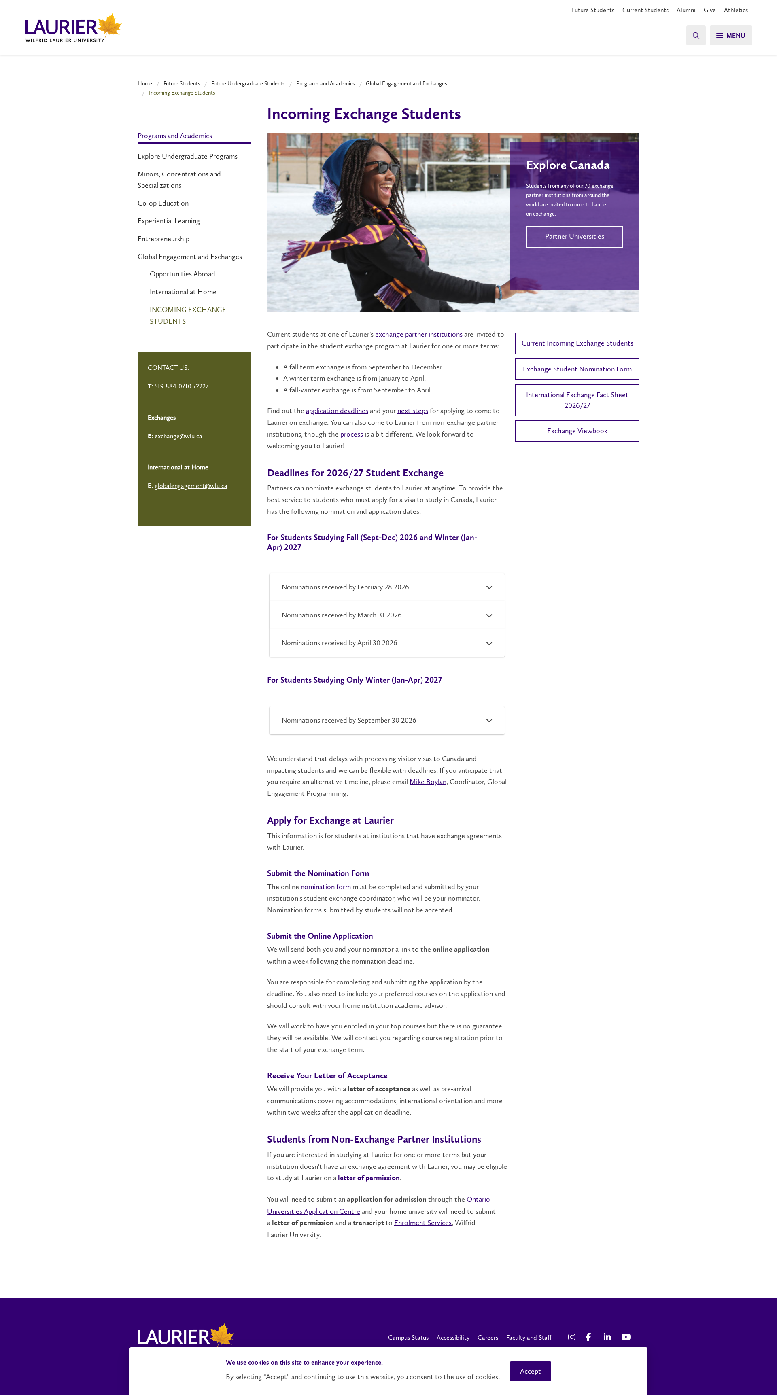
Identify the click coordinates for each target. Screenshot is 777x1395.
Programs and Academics (325, 83)
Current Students (645, 10)
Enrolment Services (423, 1222)
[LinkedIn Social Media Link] (609, 1337)
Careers (488, 1337)
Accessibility (453, 1337)
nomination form (326, 886)
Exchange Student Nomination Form (577, 369)
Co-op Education (163, 203)
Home (145, 83)
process (351, 434)
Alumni (686, 10)
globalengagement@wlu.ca (191, 486)
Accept (530, 1371)
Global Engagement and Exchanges (406, 83)
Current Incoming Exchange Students (577, 343)
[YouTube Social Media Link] (626, 1337)
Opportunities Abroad (182, 273)
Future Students (593, 10)
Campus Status (408, 1337)
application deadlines (337, 410)
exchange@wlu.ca (178, 436)
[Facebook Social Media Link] (591, 1337)
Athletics (736, 10)
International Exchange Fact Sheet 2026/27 (577, 400)
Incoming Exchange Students (188, 315)
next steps (412, 410)
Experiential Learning (169, 220)
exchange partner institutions (419, 334)
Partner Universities (574, 236)
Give (710, 10)
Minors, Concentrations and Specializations (179, 180)
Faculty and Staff (529, 1337)
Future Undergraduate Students (248, 83)
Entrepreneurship (163, 238)
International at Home (183, 291)
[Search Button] (696, 35)
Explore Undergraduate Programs (188, 156)
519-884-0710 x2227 (181, 386)
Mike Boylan (428, 781)
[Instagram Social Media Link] (573, 1337)
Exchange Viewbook (577, 430)
